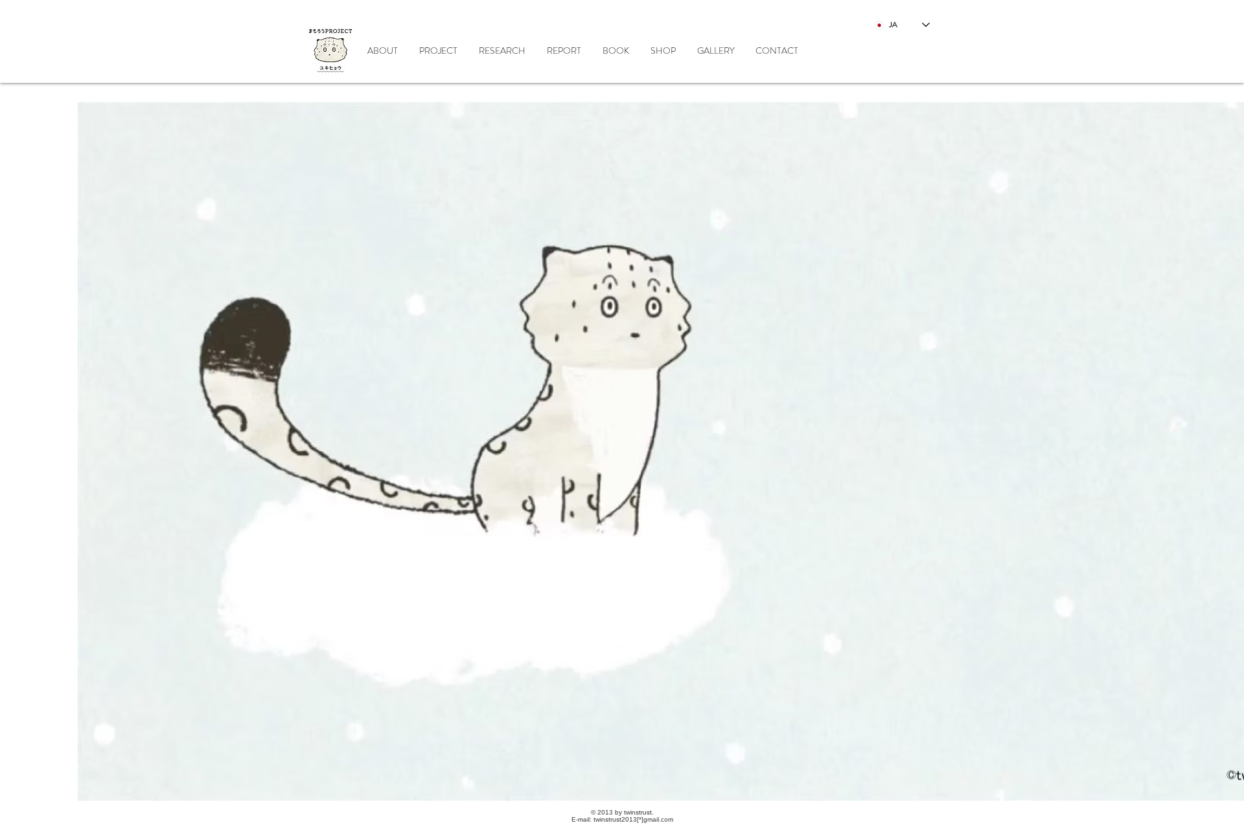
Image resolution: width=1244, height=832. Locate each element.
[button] (502, 50)
